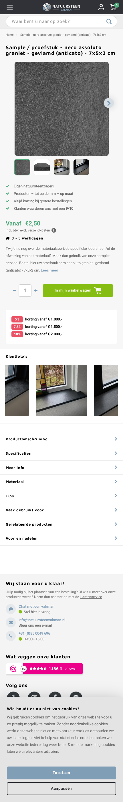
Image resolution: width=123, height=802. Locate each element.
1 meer (35, 290)
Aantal (25, 290)
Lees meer (49, 270)
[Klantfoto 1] (61, 390)
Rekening (101, 7)
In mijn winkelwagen (73, 290)
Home (10, 35)
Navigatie (10, 7)
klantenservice (91, 596)
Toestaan (61, 773)
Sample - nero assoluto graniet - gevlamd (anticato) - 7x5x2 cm (63, 35)
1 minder (14, 290)
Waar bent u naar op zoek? (109, 21)
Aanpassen (61, 788)
